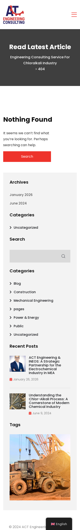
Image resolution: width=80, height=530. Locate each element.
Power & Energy (26, 317)
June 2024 (18, 203)
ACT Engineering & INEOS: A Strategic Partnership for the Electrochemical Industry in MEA (45, 365)
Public (18, 326)
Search (17, 239)
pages (19, 309)
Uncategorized (26, 227)
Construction (25, 292)
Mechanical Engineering (33, 300)
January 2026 (21, 195)
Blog (17, 283)
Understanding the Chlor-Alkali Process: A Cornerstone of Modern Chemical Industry (49, 401)
